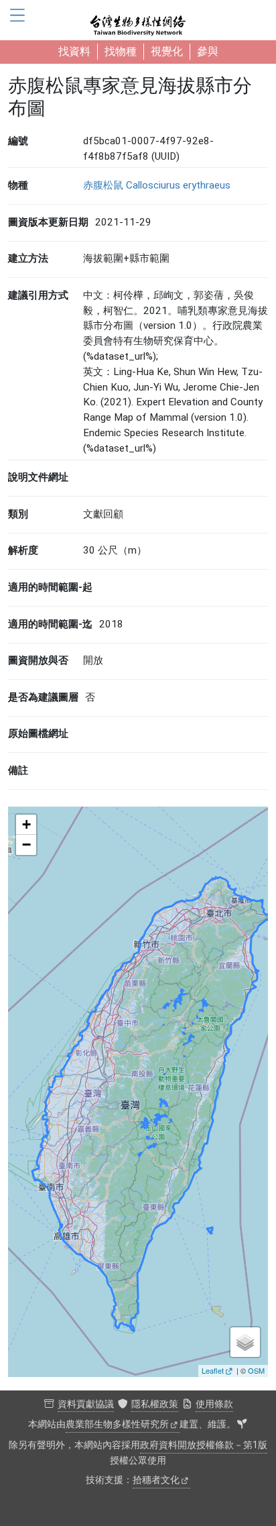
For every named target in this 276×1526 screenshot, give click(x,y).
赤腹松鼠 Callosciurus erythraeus (156, 185)
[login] (242, 1424)
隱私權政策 (154, 1404)
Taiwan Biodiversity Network (138, 20)
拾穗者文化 (156, 1480)
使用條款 (214, 1404)
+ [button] (26, 824)
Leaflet (213, 1370)
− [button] (26, 844)
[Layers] (245, 1342)
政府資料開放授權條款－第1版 (203, 1445)
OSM (256, 1370)
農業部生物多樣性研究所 (117, 1424)
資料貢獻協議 (86, 1404)
